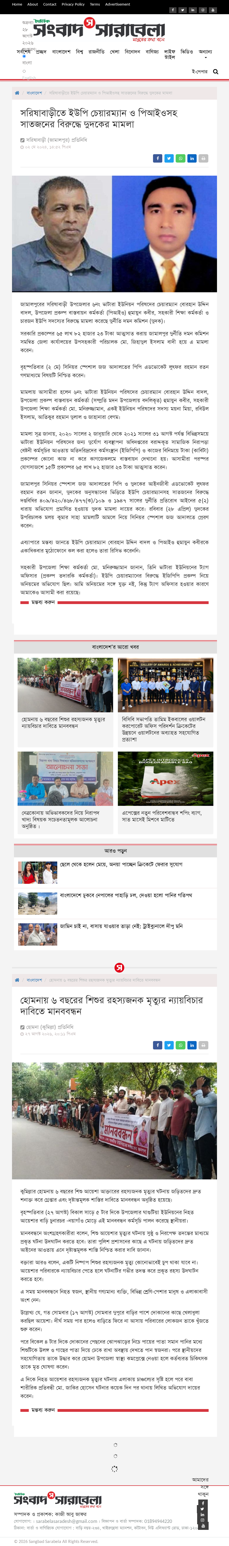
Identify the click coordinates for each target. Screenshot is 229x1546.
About (32, 4)
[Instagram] (203, 10)
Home (17, 4)
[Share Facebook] (158, 158)
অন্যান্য (205, 51)
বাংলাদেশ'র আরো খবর (115, 647)
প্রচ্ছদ (41, 51)
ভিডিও (187, 51)
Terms (95, 4)
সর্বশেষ (23, 51)
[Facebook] (172, 10)
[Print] (203, 158)
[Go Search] (215, 72)
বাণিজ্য (152, 51)
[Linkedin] (193, 10)
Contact (49, 4)
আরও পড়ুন (115, 851)
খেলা (114, 51)
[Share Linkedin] (192, 158)
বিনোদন (132, 51)
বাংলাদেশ (61, 51)
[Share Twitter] (169, 158)
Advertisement (117, 4)
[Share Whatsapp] (180, 158)
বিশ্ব (79, 51)
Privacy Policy (73, 4)
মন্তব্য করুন (43, 602)
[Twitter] (182, 10)
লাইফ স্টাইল (169, 54)
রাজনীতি (96, 51)
